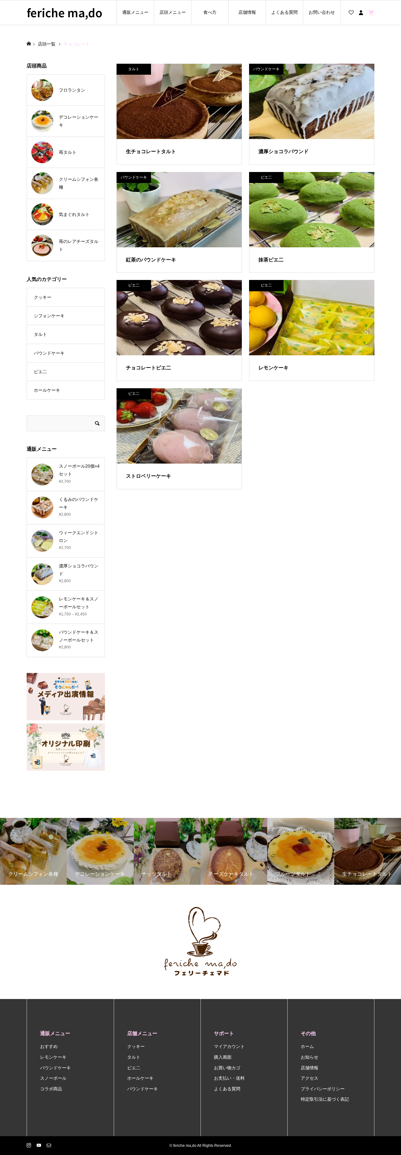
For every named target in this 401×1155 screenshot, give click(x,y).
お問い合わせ (322, 12)
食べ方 (209, 12)
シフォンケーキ (49, 315)
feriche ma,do (64, 12)
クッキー (42, 297)
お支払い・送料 (229, 1078)
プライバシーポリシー (323, 1088)
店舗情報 (247, 12)
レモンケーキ (53, 1057)
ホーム (307, 1046)
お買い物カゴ (227, 1067)
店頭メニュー (172, 12)
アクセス (309, 1078)
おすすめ (49, 1046)
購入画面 (223, 1057)
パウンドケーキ (49, 353)
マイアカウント (229, 1046)
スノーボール (53, 1078)
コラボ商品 (51, 1088)
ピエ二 (40, 371)
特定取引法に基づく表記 (325, 1099)
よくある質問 (284, 12)
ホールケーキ (47, 390)
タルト (40, 334)
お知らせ (309, 1057)
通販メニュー (135, 12)
